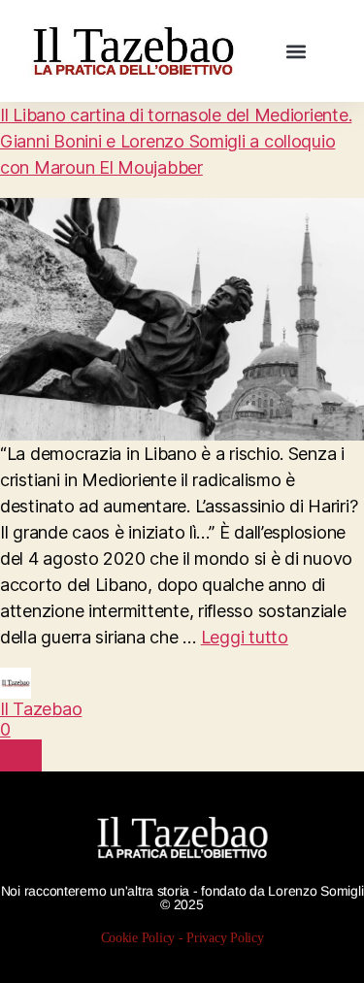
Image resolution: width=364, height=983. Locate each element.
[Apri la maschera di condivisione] (21, 755)
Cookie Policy (138, 937)
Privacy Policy (224, 937)
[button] (297, 51)
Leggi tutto (244, 637)
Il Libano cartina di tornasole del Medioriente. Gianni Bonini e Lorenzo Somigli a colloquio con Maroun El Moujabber (175, 141)
